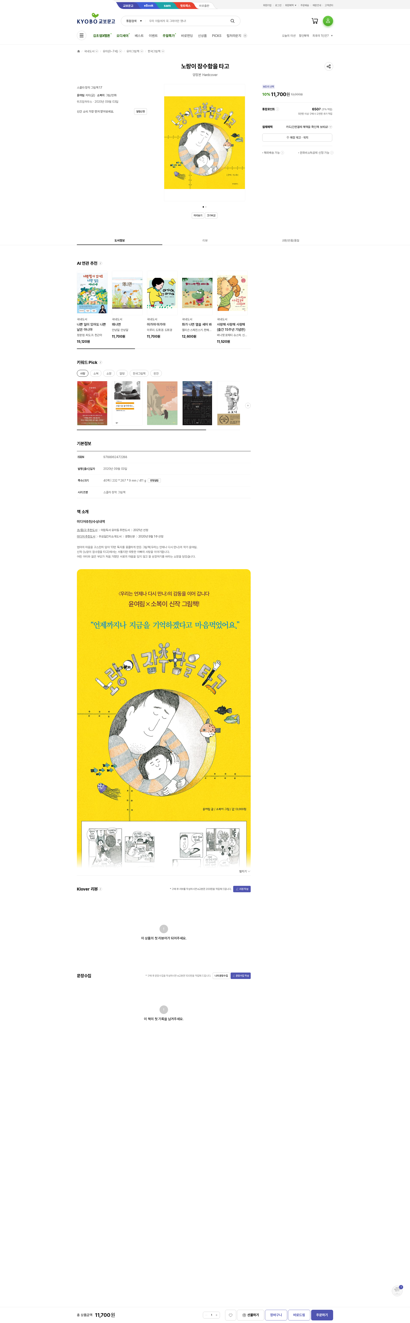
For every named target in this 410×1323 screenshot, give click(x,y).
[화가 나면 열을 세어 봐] (197, 305)
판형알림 (154, 480)
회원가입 (267, 5)
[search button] (232, 20)
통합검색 (131, 21)
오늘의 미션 (288, 35)
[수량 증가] (216, 1315)
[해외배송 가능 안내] (282, 152)
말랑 (122, 374)
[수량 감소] (206, 1315)
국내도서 (89, 51)
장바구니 (276, 1315)
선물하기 (253, 1315)
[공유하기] (329, 66)
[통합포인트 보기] (277, 109)
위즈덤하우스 (84, 101)
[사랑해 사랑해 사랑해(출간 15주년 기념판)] (232, 307)
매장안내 (317, 5)
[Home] (78, 51)
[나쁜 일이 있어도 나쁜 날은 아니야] (92, 307)
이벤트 (153, 36)
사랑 (82, 374)
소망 (108, 374)
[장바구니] (315, 21)
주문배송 (304, 5)
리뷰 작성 (243, 889)
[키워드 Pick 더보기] (248, 405)
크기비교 (211, 215)
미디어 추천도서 (86, 536)
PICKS (216, 36)
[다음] (241, 143)
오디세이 (122, 36)
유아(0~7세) (110, 51)
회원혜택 (289, 5)
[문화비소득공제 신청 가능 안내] (332, 152)
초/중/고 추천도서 (87, 530)
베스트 (139, 36)
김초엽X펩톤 (101, 36)
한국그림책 (154, 51)
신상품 (202, 36)
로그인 (278, 5)
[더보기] (245, 36)
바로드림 (299, 1315)
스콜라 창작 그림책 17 (89, 87)
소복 (95, 374)
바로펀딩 (187, 36)
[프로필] (328, 21)
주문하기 (322, 1315)
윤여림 (81, 95)
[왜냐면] (127, 305)
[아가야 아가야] (162, 305)
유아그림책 (132, 51)
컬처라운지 (234, 36)
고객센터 (329, 5)
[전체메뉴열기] (81, 35)
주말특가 (168, 36)
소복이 (101, 95)
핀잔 (156, 374)
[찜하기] (230, 1315)
